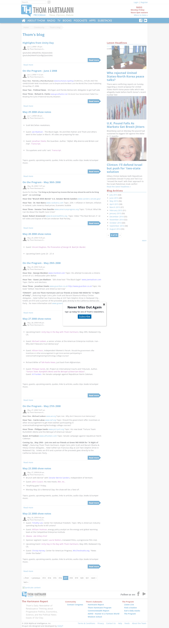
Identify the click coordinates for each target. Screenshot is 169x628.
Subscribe (84, 316)
